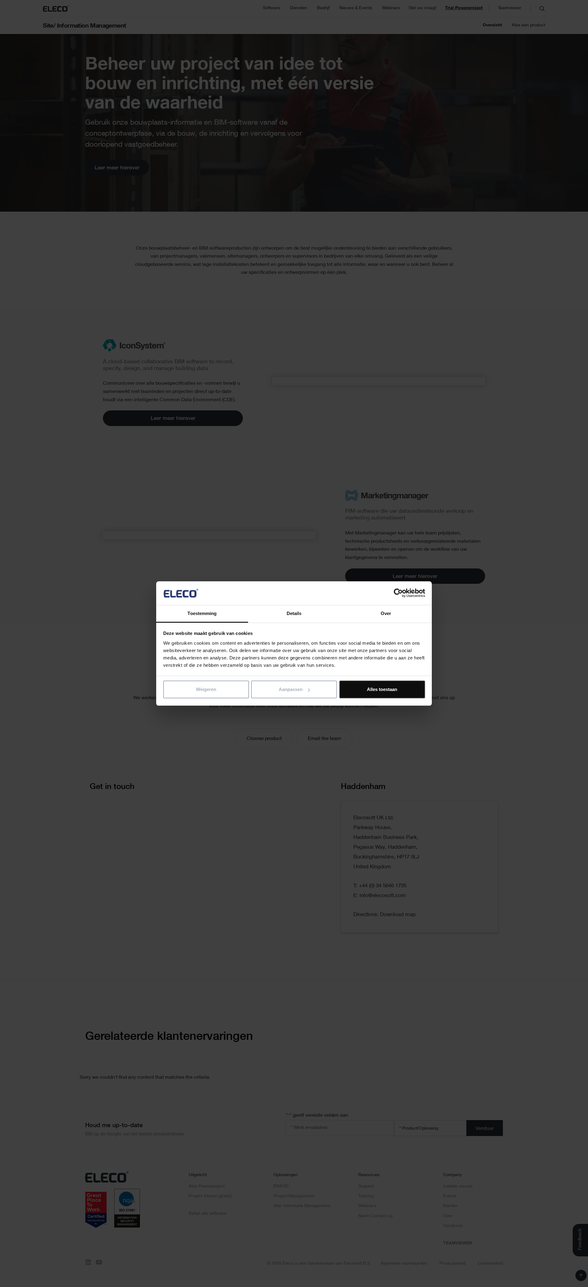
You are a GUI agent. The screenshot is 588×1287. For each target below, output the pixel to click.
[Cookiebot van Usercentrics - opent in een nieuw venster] (398, 593)
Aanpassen (291, 689)
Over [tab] (386, 613)
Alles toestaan (382, 689)
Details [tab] (294, 613)
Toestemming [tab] (202, 613)
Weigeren (206, 689)
